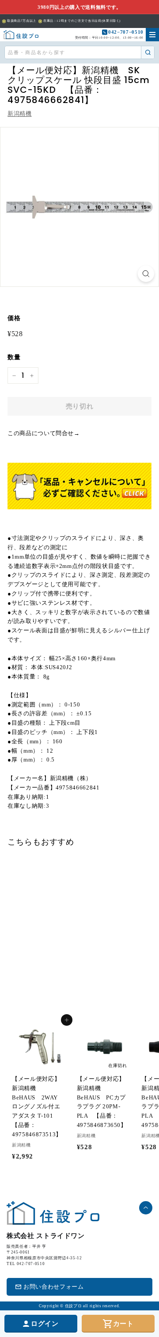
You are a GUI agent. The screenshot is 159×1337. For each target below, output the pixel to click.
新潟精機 (20, 113)
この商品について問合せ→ (44, 433)
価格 (14, 318)
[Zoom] (146, 274)
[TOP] (21, 34)
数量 (14, 357)
